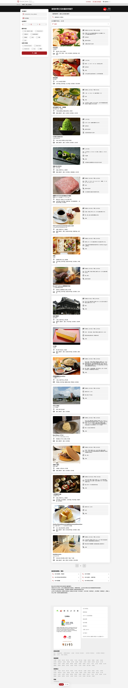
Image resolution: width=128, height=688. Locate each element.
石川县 (101, 661)
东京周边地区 (58, 591)
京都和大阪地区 (65, 591)
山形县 (85, 661)
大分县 (80, 665)
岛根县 (84, 663)
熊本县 (75, 665)
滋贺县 (89, 660)
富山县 (97, 661)
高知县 (59, 665)
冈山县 (88, 663)
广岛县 (92, 663)
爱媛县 (55, 665)
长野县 (63, 663)
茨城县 (59, 660)
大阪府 (97, 660)
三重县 (85, 660)
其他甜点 (72, 589)
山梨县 (59, 663)
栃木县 (63, 660)
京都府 (93, 660)
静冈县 (71, 663)
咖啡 (75, 589)
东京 (53, 591)
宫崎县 (84, 665)
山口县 (96, 663)
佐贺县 (67, 665)
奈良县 (55, 661)
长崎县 (71, 665)
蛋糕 (68, 589)
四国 (107, 591)
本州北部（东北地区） (78, 591)
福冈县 (63, 665)
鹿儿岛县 (88, 665)
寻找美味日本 (56, 681)
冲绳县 (93, 665)
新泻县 (93, 661)
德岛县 (100, 663)
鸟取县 (80, 663)
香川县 (104, 663)
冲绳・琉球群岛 (57, 592)
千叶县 (75, 660)
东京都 (55, 660)
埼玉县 (71, 660)
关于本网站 (88, 1)
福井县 (55, 663)
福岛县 (89, 661)
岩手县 (72, 661)
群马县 (67, 660)
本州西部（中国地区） (100, 591)
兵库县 (101, 660)
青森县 (68, 661)
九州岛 (58, 654)
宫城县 (76, 661)
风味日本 (18, 4)
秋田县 (80, 661)
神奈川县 (80, 660)
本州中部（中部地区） (89, 591)
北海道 (71, 591)
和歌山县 (59, 661)
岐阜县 (67, 663)
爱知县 (75, 663)
